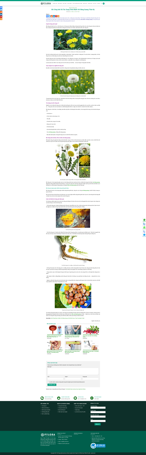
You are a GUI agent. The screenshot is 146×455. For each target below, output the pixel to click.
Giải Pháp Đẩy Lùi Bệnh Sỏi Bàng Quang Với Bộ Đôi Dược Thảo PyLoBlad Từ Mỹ (67, 318)
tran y (78, 11)
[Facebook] (47, 16)
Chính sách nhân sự (45, 407)
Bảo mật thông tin (61, 409)
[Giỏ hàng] (104, 3)
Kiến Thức (85, 3)
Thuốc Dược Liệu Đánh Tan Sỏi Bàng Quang (90, 336)
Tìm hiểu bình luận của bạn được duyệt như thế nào (75, 389)
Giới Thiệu (64, 3)
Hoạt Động (69, 3)
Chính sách (90, 3)
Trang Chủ (55, 3)
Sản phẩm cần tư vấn (95, 414)
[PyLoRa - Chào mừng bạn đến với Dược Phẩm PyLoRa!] (45, 3)
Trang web (85, 376)
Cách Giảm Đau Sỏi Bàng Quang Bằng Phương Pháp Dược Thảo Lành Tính (72, 336)
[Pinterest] (56, 16)
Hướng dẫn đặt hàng (62, 405)
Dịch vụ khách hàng (45, 413)
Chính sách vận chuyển (62, 411)
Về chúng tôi (44, 405)
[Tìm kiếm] (101, 3)
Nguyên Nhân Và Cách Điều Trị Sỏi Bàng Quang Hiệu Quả (91, 352)
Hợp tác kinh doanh (79, 407)
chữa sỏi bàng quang (65, 137)
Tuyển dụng (77, 409)
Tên (49, 376)
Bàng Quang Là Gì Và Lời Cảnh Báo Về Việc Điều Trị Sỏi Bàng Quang (54, 352)
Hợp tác (94, 3)
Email (66, 376)
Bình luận (50, 366)
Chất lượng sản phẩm (46, 409)
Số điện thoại (93, 410)
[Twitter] (49, 16)
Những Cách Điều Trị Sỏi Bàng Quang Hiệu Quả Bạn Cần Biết (72, 352)
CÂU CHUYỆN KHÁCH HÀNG (77, 3)
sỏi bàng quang (96, 182)
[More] (58, 16)
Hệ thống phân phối (45, 411)
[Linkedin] (54, 16)
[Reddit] (52, 16)
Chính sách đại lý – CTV (79, 405)
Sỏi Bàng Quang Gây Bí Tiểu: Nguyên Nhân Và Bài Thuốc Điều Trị (54, 336)
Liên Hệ (98, 3)
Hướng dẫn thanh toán (62, 407)
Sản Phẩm (60, 3)
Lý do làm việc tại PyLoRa (80, 411)
